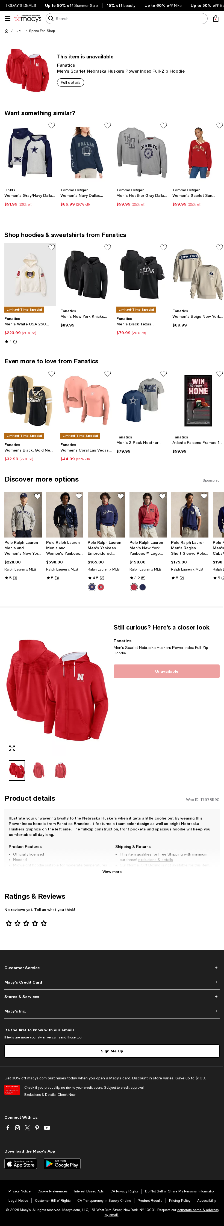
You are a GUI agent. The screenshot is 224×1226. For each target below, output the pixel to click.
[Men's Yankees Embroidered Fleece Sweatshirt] (106, 515)
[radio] (92, 587)
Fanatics (66, 64)
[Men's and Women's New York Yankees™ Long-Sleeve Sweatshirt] (23, 515)
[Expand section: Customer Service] (112, 968)
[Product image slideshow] (57, 690)
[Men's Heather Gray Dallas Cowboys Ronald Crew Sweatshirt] (142, 152)
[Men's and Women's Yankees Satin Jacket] (65, 515)
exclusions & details (155, 859)
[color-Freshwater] (92, 587)
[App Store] (20, 1163)
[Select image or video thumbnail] (17, 770)
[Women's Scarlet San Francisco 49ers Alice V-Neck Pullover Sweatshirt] (198, 152)
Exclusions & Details (39, 1095)
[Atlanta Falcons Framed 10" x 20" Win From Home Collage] (198, 400)
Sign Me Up (112, 1051)
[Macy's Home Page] (27, 18)
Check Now (66, 1095)
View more (112, 871)
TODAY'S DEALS (20, 5)
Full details (71, 82)
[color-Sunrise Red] (101, 587)
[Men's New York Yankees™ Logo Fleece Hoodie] (148, 515)
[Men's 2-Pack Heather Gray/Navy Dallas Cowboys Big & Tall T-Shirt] (142, 400)
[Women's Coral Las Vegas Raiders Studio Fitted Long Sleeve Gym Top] (86, 400)
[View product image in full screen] (12, 748)
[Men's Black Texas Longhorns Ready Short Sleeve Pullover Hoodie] (142, 274)
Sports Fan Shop (42, 31)
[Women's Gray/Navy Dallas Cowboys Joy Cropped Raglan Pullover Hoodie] (30, 152)
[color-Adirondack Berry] (134, 587)
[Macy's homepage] (6, 31)
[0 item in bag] (216, 18)
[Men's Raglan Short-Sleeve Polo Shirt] (189, 515)
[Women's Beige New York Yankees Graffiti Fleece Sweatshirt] (198, 274)
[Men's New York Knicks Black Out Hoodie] (86, 274)
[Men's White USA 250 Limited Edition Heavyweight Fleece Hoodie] (30, 274)
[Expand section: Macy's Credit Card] (112, 982)
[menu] (7, 18)
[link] (30, 197)
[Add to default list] (51, 125)
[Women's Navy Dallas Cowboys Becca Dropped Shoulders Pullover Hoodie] (86, 152)
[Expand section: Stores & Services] (112, 997)
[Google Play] (62, 1163)
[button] (18, 30)
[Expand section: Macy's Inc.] (112, 1011)
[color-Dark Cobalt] (142, 587)
